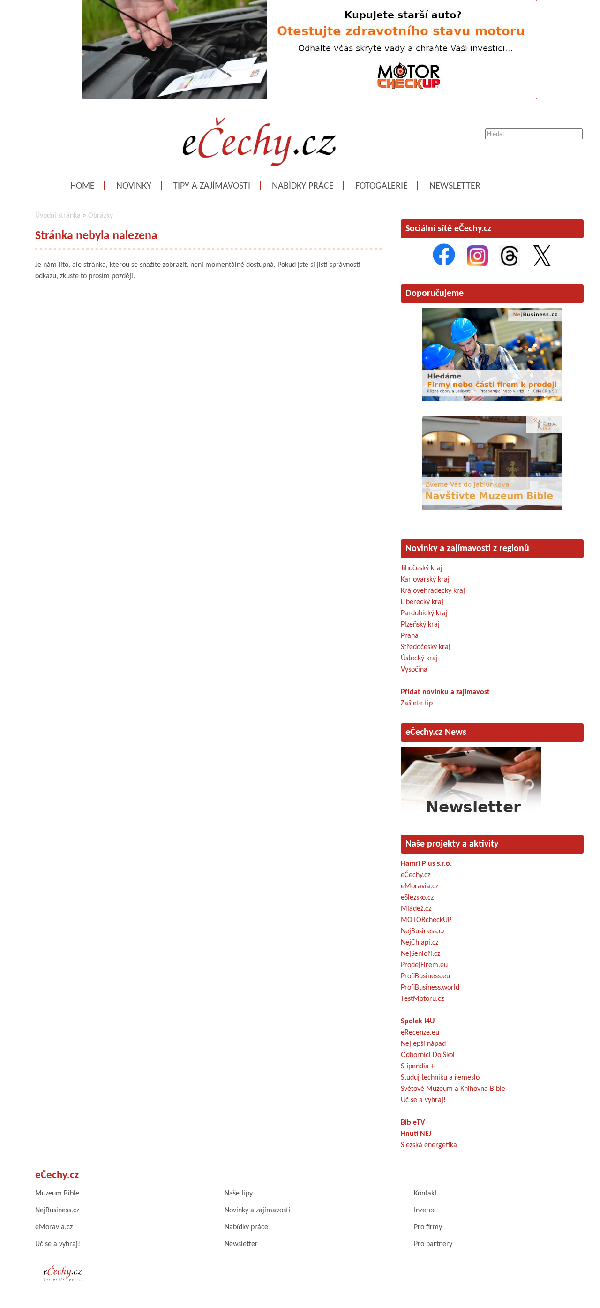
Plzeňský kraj (420, 624)
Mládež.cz (416, 909)
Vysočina (414, 669)
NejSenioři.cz (420, 954)
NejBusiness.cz (423, 931)
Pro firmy (428, 1227)
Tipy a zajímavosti (211, 186)
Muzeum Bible (57, 1193)
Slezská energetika (429, 1145)
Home (82, 186)
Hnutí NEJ (416, 1134)
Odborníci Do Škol (428, 1055)
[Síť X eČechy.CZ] (542, 264)
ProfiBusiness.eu (425, 976)
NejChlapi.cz (419, 942)
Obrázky (100, 215)
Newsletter (454, 186)
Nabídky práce (303, 186)
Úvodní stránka (58, 215)
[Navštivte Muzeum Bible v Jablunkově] (492, 508)
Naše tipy (239, 1193)
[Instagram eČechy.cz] (477, 264)
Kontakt (425, 1193)
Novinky (133, 186)
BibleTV (413, 1123)
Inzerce (425, 1210)
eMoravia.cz (419, 886)
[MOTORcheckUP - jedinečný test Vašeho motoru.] (309, 97)
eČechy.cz (415, 875)
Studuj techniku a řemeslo (440, 1077)
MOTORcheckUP (426, 920)
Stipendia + (418, 1066)
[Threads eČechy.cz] (510, 264)
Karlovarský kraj (425, 579)
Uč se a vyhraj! (423, 1100)
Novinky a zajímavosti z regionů (467, 548)
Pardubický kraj (424, 613)
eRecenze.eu (420, 1032)
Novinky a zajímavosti (257, 1210)
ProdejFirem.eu (424, 965)
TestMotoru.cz (422, 999)
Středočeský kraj (425, 647)
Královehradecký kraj (433, 591)
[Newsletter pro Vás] (471, 815)
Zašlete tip (417, 703)
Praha (410, 636)
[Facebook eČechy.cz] (444, 264)
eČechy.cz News (435, 732)
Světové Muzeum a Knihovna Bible (453, 1089)
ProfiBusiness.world (430, 987)
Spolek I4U (418, 1021)
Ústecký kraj (419, 658)
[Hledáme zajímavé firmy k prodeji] (492, 399)
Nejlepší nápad (423, 1044)
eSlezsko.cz (417, 897)
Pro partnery (433, 1244)
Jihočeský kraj (421, 568)
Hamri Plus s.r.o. (426, 864)
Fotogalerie (381, 186)
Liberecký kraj (422, 602)
